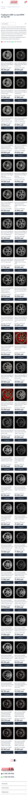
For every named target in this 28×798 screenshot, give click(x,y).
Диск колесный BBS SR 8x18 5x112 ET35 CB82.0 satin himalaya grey (21, 233)
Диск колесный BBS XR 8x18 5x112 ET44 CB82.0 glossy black (7, 432)
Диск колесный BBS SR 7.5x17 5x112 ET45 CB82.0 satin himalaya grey (21, 204)
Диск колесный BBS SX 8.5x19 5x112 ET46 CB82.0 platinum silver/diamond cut (7, 204)
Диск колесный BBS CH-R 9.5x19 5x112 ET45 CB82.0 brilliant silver (7, 574)
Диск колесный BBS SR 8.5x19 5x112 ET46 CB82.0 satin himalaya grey (21, 261)
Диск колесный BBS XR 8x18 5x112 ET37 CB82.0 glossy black (21, 376)
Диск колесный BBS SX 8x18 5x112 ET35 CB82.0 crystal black (21, 64)
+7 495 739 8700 (8, 774)
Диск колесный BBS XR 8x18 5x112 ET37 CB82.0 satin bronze (21, 347)
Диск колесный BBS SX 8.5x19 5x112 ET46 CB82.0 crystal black (21, 147)
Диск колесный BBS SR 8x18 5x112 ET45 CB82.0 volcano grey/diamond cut (21, 319)
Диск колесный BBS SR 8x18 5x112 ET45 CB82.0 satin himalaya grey (7, 260)
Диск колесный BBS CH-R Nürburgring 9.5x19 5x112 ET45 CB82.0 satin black (6, 743)
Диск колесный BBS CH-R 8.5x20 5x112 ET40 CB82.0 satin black (20, 460)
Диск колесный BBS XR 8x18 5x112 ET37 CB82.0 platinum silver (7, 376)
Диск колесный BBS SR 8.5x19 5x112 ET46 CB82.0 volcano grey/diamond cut (7, 348)
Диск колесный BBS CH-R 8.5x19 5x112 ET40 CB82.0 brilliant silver (7, 546)
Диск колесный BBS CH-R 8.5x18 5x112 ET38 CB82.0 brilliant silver (7, 657)
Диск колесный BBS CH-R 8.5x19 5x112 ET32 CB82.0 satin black (21, 574)
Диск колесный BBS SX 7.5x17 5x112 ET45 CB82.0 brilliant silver (7, 119)
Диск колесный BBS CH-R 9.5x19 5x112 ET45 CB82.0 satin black (21, 546)
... (22, 6)
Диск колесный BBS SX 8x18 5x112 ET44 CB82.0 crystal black (21, 92)
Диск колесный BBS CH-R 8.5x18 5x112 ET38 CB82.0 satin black (21, 657)
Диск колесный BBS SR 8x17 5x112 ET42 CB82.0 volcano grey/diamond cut (21, 290)
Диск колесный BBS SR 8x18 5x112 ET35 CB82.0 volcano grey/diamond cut (7, 319)
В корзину (7, 72)
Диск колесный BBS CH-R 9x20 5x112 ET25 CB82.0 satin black (20, 432)
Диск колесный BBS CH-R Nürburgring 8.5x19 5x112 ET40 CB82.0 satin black (20, 714)
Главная (3, 6)
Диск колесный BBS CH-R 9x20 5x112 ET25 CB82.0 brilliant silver (7, 459)
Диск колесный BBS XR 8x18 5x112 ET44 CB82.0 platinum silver (21, 404)
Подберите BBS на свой (13, 6)
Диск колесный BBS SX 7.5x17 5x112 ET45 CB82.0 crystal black (21, 119)
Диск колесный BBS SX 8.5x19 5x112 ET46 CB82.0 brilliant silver (7, 147)
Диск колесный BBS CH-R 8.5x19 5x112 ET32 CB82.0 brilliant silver (7, 602)
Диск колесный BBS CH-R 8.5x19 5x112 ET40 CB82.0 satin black (21, 517)
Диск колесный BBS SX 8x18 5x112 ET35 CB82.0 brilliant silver (7, 64)
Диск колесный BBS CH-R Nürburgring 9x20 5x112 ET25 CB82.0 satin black (21, 685)
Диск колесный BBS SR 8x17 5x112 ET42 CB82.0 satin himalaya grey (7, 233)
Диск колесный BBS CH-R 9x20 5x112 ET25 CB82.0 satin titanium (20, 488)
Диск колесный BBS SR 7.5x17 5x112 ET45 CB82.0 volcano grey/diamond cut (7, 290)
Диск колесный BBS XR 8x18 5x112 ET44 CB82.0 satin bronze (7, 404)
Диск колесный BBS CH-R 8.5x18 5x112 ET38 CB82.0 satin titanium (7, 684)
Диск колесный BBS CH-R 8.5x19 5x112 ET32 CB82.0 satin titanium (21, 629)
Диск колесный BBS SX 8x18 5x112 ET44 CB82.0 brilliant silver (7, 92)
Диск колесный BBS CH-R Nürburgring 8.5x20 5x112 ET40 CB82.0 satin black (6, 714)
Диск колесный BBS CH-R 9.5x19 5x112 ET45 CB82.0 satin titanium (7, 629)
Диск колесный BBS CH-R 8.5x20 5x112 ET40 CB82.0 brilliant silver (6, 489)
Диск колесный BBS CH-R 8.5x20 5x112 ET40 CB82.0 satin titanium (6, 518)
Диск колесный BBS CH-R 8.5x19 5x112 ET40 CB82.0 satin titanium (21, 602)
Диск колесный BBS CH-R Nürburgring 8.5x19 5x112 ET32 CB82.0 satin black (20, 743)
